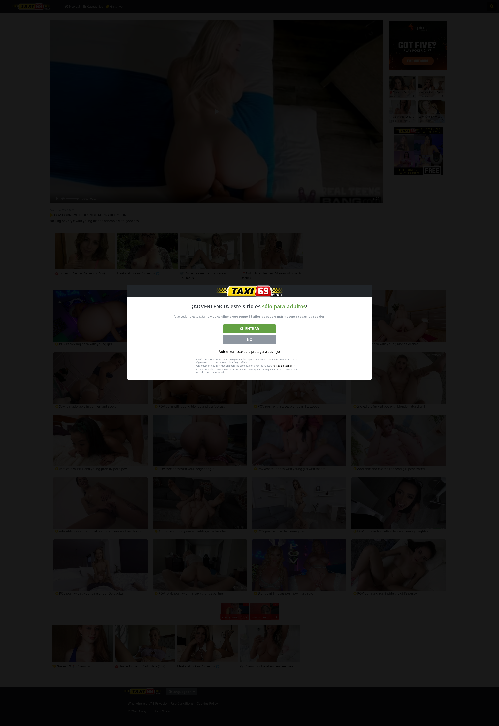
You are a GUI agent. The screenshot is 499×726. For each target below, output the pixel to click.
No (249, 339)
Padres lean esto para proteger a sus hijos (249, 351)
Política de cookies (283, 365)
